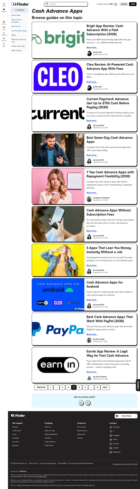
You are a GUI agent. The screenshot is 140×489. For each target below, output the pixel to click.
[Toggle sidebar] (8, 15)
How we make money (19, 31)
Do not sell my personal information (80, 463)
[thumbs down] (87, 402)
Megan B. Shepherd (102, 198)
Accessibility (62, 463)
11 (97, 387)
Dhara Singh (99, 339)
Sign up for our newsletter (16, 21)
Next (105, 387)
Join (133, 4)
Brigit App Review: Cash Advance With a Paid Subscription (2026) (105, 30)
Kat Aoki (98, 52)
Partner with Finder (18, 46)
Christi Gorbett (101, 377)
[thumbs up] (81, 402)
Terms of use (33, 463)
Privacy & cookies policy (47, 463)
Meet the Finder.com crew (18, 41)
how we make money (40, 476)
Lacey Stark (99, 125)
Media (13, 35)
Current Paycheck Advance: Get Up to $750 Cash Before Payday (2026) (108, 103)
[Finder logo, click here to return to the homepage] (23, 4)
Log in (124, 4)
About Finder (15, 15)
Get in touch (15, 26)
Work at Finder (16, 50)
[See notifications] (116, 4)
